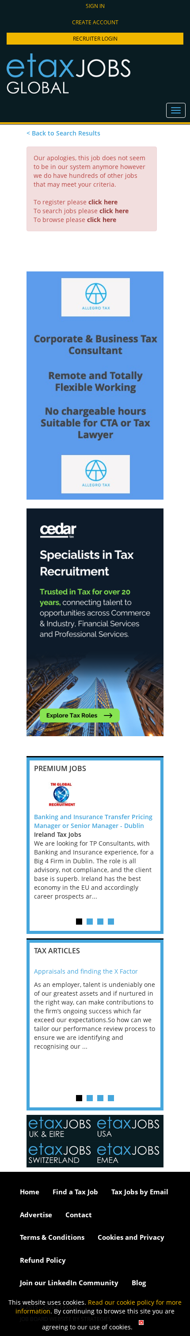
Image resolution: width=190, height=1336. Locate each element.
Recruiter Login (95, 38)
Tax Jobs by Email (139, 1191)
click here (103, 202)
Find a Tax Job (75, 1191)
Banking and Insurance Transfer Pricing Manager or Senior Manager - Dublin (93, 821)
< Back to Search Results (63, 133)
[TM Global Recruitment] (95, 795)
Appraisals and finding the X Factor (86, 971)
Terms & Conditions (52, 1237)
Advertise (36, 1214)
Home (29, 1191)
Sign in (95, 6)
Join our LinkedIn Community (69, 1282)
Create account (95, 22)
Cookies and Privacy (131, 1237)
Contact (78, 1214)
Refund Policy (43, 1260)
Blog (139, 1282)
